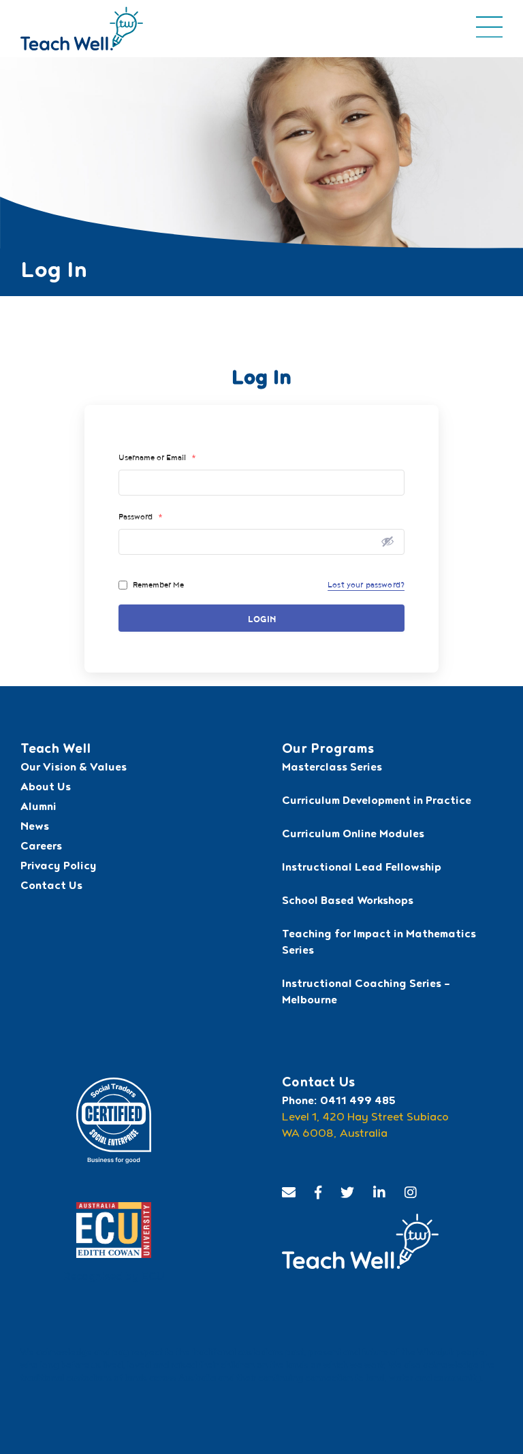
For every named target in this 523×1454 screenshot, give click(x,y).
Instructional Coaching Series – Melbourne (366, 993)
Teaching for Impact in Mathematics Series (379, 943)
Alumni (38, 808)
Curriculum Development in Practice (376, 801)
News (34, 827)
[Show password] (387, 541)
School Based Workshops (347, 901)
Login (262, 620)
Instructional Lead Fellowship (361, 868)
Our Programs (328, 750)
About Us (45, 788)
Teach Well (55, 750)
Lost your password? (366, 584)
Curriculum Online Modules (353, 835)
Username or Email (157, 457)
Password (140, 516)
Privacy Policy (58, 867)
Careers (41, 847)
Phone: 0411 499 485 (339, 1102)
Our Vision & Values (73, 768)
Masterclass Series (332, 768)
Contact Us (51, 886)
